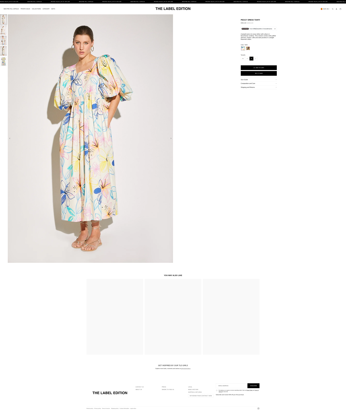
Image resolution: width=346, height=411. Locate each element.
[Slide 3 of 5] (3, 40)
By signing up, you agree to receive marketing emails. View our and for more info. (239, 391)
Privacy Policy (249, 390)
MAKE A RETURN (193, 389)
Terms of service (106, 408)
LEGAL (190, 387)
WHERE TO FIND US (168, 389)
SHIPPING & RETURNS (195, 392)
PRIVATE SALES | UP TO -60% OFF (60, 1)
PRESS (164, 387)
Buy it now (259, 73)
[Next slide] (171, 139)
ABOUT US (139, 389)
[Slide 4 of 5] (3, 51)
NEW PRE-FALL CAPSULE (34, 1)
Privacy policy (97, 408)
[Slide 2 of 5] (3, 30)
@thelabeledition (186, 368)
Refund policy (89, 408)
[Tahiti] (243, 48)
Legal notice (133, 408)
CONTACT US (140, 387)
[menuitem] (11, 9)
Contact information (124, 408)
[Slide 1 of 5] (3, 19)
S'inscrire (253, 385)
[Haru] (248, 48)
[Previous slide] (9, 139)
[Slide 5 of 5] (3, 61)
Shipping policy (115, 408)
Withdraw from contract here (201, 395)
